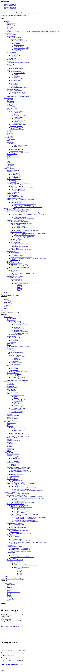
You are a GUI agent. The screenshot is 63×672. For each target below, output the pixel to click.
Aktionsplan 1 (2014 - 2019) (17, 92)
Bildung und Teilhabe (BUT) (21, 48)
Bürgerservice (10, 101)
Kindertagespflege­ (15, 55)
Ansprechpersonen (12, 104)
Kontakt (9, 28)
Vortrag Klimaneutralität (20, 217)
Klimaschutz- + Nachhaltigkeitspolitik (17, 211)
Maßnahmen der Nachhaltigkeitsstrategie (21, 223)
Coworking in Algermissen (17, 190)
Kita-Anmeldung (11, 34)
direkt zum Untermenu (10, 8)
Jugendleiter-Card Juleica (17, 149)
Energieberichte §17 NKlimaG (15, 276)
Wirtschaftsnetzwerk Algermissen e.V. (20, 185)
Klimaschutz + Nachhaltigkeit (11, 208)
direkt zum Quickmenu (10, 4)
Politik (9, 109)
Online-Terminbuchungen (11, 664)
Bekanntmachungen (12, 134)
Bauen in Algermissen (13, 170)
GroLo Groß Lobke (19, 148)
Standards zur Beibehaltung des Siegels (20, 95)
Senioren (9, 81)
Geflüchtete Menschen (13, 89)
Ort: (2, 616)
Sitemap (9, 30)
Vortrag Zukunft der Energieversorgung (24, 218)
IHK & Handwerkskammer (17, 189)
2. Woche (19, 286)
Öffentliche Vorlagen (19, 120)
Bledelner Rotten (14, 248)
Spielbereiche (10, 64)
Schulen (9, 61)
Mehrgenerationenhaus (16, 71)
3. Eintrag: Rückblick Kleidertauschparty (24, 235)
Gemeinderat (17, 112)
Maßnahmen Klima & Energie (21, 227)
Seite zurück (4, 626)
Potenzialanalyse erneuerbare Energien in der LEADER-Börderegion (28, 258)
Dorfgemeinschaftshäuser (13, 157)
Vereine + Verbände (12, 154)
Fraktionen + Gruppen (19, 115)
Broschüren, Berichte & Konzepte (19, 186)
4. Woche (19, 289)
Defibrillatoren (14, 67)
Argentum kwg (14, 86)
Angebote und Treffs (19, 73)
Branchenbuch (11, 193)
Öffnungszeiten (11, 102)
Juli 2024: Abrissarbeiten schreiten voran (24, 205)
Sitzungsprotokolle (18, 121)
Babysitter (13, 58)
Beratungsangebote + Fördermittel (19, 264)
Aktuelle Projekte (15, 177)
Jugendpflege (10, 59)
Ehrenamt (9, 155)
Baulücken (13, 180)
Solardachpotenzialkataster (17, 255)
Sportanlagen (10, 164)
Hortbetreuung (14, 56)
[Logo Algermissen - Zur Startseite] (10, 295)
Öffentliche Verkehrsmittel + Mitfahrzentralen (22, 273)
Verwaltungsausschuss (16, 126)
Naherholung (10, 165)
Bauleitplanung (11, 171)
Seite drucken (15, 626)
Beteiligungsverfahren (16, 176)
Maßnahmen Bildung (19, 224)
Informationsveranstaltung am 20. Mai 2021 (25, 282)
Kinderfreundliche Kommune (14, 90)
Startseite (6, 21)
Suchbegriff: (4, 614)
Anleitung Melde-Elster (16, 196)
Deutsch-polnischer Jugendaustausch (20, 152)
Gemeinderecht (18, 123)
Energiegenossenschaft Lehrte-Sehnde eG (21, 257)
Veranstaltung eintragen (7, 619)
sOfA (8, 70)
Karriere (6, 292)
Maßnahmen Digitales (19, 226)
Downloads (10, 133)
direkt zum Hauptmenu (10, 7)
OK (2, 18)
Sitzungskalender (18, 117)
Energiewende (11, 251)
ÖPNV (9, 167)
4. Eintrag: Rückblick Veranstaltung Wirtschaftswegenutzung (29, 233)
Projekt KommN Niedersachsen (15, 220)
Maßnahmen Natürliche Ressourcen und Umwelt (26, 230)
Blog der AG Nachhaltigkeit (17, 232)
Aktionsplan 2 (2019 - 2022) (17, 93)
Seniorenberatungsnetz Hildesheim (19, 87)
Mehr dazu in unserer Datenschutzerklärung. (13, 15)
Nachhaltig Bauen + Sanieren (14, 263)
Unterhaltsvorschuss (19, 45)
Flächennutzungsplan (15, 174)
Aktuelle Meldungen (12, 195)
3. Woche (19, 288)
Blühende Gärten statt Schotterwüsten (20, 266)
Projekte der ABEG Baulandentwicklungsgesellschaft (21, 199)
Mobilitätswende (11, 268)
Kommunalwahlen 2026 (16, 127)
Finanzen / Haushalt (12, 108)
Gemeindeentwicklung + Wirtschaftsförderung (19, 183)
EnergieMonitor (14, 252)
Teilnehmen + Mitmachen (14, 277)
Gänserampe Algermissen (20, 145)
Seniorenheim (14, 84)
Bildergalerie (17, 76)
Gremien (16, 114)
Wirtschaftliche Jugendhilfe (21, 49)
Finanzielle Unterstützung (17, 39)
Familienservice (11, 36)
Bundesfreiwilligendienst (16, 151)
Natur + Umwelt (11, 245)
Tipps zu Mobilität (15, 242)
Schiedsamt (10, 130)
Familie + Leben (8, 33)
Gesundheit (10, 65)
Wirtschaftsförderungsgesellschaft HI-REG (21, 187)
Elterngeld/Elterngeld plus (20, 40)
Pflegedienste (13, 83)
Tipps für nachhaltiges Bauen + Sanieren (21, 267)
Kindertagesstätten (15, 53)
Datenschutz (10, 27)
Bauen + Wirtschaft (9, 168)
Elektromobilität (14, 270)
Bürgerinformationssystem (17, 111)
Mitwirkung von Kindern (17, 129)
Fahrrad (12, 271)
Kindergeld (17, 43)
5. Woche (19, 291)
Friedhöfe (13, 159)
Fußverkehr (13, 274)
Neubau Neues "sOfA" (16, 79)
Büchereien (10, 162)
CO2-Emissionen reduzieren (14, 239)
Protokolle (16, 215)
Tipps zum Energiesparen (17, 240)
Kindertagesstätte (14, 77)
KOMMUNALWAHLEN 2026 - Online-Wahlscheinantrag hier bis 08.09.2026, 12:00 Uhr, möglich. (33, 31)
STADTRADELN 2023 (20, 280)
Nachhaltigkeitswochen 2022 (21, 283)
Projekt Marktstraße (15, 202)
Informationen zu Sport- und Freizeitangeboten (19, 96)
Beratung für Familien (16, 51)
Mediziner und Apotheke (16, 68)
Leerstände (13, 182)
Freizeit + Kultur (8, 137)
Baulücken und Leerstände (14, 179)
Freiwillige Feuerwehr (13, 132)
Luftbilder (13, 106)
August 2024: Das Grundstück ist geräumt (25, 204)
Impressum (10, 24)
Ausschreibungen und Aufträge (15, 198)
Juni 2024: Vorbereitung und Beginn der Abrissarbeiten (28, 207)
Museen (9, 161)
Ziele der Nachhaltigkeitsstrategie (19, 221)
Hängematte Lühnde (19, 146)
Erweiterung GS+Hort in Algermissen (20, 62)
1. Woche (19, 285)
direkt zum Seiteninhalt (10, 10)
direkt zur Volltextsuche (10, 5)
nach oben (9, 626)
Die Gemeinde (11, 105)
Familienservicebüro (15, 37)
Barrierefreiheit (11, 26)
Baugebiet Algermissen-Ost (17, 201)
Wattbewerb (13, 254)
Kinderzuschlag (18, 46)
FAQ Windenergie (15, 260)
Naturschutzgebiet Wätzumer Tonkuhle (20, 249)
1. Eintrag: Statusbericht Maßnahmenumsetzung (26, 238)
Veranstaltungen (11, 23)
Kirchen (9, 158)
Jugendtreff (13, 143)
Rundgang (16, 74)
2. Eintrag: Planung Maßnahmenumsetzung (25, 236)
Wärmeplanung (11, 261)
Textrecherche (17, 118)
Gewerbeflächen (14, 192)
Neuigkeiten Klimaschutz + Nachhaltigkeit (18, 210)
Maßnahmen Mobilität (19, 229)
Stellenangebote (11, 136)
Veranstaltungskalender (16, 80)
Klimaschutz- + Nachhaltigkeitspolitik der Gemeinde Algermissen (27, 213)
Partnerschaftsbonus (19, 42)
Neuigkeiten (10, 99)
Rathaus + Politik (8, 98)
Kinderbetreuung (11, 52)
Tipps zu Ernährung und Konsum (19, 243)
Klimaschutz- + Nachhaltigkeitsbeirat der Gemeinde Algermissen (27, 214)
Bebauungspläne (14, 173)
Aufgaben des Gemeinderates (18, 124)
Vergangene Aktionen (16, 279)
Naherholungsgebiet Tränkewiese (19, 246)
